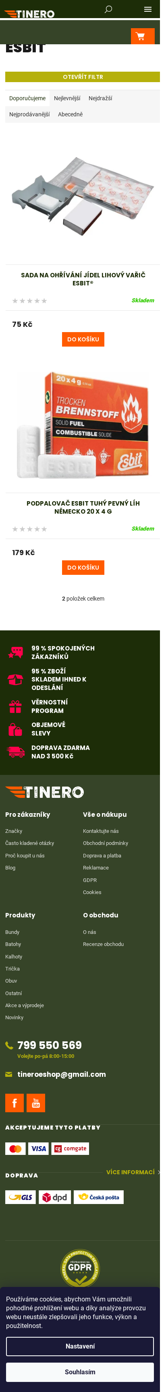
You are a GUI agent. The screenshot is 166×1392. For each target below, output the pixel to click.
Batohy (13, 944)
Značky (13, 831)
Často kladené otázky (29, 843)
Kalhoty (13, 957)
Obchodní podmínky (105, 843)
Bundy (12, 932)
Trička (12, 969)
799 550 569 (49, 1045)
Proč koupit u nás (25, 856)
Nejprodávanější (29, 114)
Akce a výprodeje (24, 1005)
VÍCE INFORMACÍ (130, 1172)
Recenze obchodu (103, 944)
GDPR (90, 880)
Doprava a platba (102, 856)
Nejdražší (100, 98)
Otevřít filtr (83, 77)
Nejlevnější (67, 98)
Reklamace (96, 868)
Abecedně (70, 114)
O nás (89, 932)
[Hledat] (108, 9)
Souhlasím (80, 1372)
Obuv (11, 981)
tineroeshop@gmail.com (61, 1074)
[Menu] (148, 9)
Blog (10, 868)
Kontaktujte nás (101, 831)
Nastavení (80, 1346)
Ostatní (13, 993)
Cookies (92, 892)
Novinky (14, 1017)
